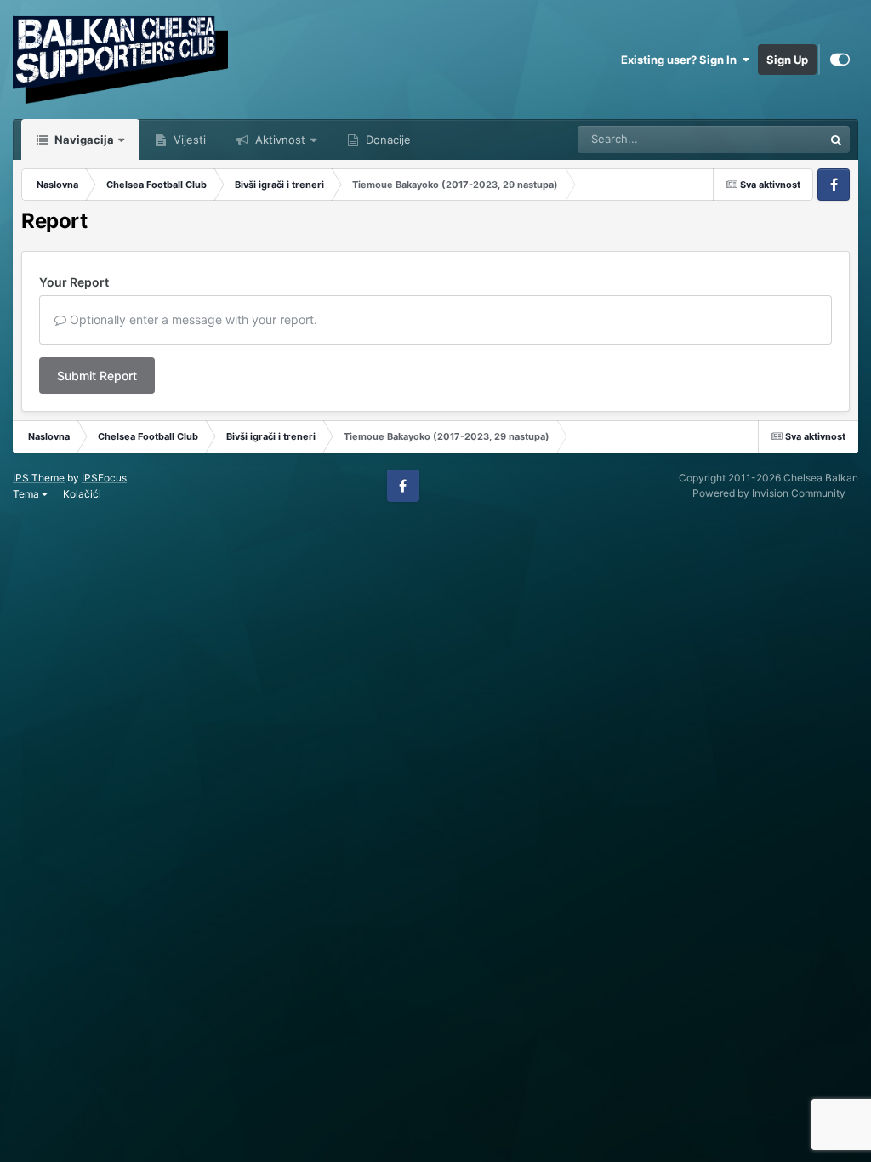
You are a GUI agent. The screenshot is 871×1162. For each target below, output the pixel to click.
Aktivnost (278, 139)
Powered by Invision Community (768, 493)
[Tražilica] (836, 139)
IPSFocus (104, 477)
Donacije (386, 139)
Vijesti (188, 139)
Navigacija (83, 139)
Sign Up (787, 59)
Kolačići (82, 493)
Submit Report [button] (97, 375)
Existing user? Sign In (681, 59)
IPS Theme (39, 477)
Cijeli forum (773, 139)
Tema (27, 493)
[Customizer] (840, 59)
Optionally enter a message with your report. (191, 319)
